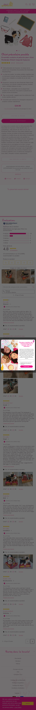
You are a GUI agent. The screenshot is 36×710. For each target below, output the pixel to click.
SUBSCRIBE (26, 366)
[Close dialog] (33, 341)
